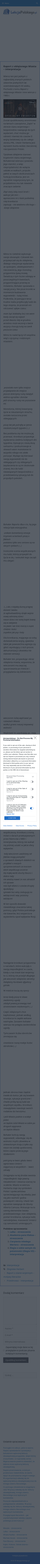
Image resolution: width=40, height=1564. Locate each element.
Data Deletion (7, 826)
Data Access (20, 826)
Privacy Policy (32, 826)
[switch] (31, 782)
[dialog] (20, 782)
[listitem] (20, 776)
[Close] (36, 739)
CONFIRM (12, 818)
